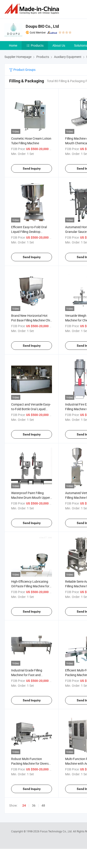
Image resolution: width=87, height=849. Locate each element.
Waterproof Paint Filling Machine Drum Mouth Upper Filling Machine (30, 497)
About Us (58, 45)
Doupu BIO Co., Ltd (42, 26)
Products (37, 45)
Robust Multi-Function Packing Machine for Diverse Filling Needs (30, 763)
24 (24, 805)
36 (33, 805)
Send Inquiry (32, 168)
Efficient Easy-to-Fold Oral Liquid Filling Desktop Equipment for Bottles (29, 231)
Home (13, 45)
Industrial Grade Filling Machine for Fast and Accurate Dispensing (26, 675)
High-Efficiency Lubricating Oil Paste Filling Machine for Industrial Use (30, 586)
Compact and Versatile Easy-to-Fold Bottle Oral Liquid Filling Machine (31, 409)
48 (43, 805)
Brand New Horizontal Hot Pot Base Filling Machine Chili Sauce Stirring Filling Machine (31, 320)
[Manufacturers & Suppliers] (32, 9)
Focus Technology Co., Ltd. (56, 831)
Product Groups (24, 69)
